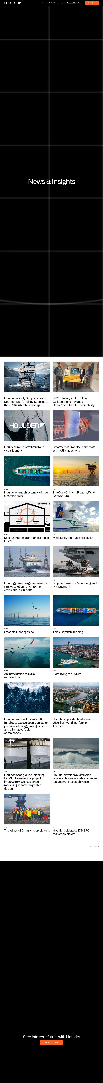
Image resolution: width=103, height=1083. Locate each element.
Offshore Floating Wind (19, 631)
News (5, 395)
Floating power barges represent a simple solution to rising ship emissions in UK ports (25, 586)
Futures (56, 3)
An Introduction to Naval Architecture (19, 675)
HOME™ (49, 3)
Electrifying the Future (67, 673)
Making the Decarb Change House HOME (26, 539)
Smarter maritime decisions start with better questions (74, 448)
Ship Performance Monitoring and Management (75, 584)
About (43, 3)
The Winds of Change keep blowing (26, 830)
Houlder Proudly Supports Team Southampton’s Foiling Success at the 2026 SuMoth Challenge (26, 401)
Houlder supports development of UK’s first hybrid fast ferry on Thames (74, 722)
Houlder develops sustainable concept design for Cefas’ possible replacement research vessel (75, 778)
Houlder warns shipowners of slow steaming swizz (26, 493)
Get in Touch (92, 3)
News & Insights (71, 3)
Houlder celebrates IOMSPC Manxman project (71, 831)
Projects (63, 3)
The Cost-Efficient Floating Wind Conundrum (74, 493)
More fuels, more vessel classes (73, 537)
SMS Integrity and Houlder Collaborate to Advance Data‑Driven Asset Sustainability (73, 401)
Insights (54, 443)
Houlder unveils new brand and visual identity (24, 448)
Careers (80, 3)
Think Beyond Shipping (68, 631)
